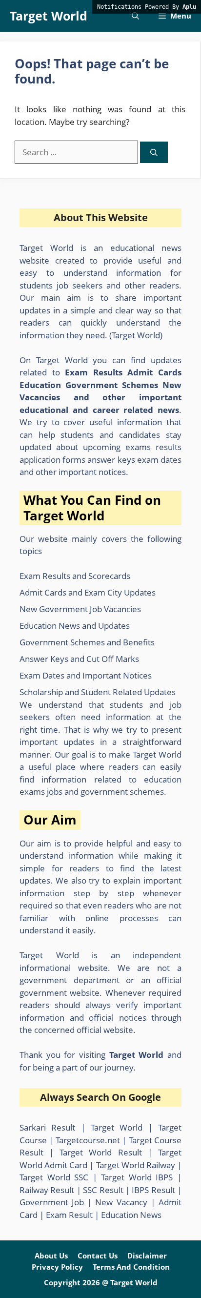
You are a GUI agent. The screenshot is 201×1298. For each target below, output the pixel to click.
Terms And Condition (131, 1267)
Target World (48, 15)
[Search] (154, 153)
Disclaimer (147, 1255)
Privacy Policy (57, 1267)
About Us (51, 1255)
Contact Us (98, 1255)
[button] (135, 16)
